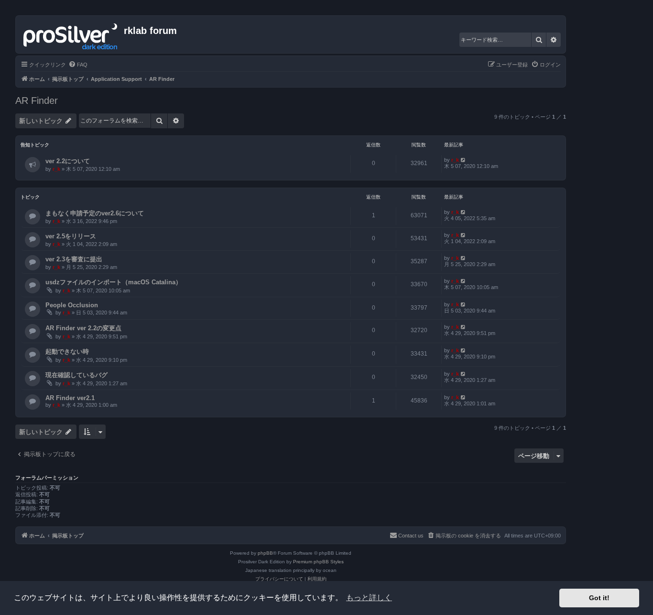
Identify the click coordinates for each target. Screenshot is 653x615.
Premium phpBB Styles (318, 561)
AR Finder (36, 100)
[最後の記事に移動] (463, 160)
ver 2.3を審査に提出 (73, 259)
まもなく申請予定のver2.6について (94, 213)
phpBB (265, 553)
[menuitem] (77, 64)
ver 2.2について (67, 161)
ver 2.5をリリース (70, 236)
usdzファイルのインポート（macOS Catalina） (113, 282)
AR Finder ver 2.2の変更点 (83, 328)
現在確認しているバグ (76, 375)
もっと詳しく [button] (369, 597)
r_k (56, 169)
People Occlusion (71, 305)
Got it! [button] (599, 598)
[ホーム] (71, 34)
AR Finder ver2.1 (70, 398)
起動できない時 (67, 351)
